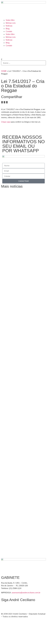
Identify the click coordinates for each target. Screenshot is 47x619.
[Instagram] (4, 52)
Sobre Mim (10, 20)
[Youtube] (23, 52)
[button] (23, 59)
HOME (4, 71)
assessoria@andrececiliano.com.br (26, 593)
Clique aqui (5, 122)
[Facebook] (10, 52)
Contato (9, 31)
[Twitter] (16, 52)
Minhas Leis (11, 23)
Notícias (9, 26)
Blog (7, 29)
